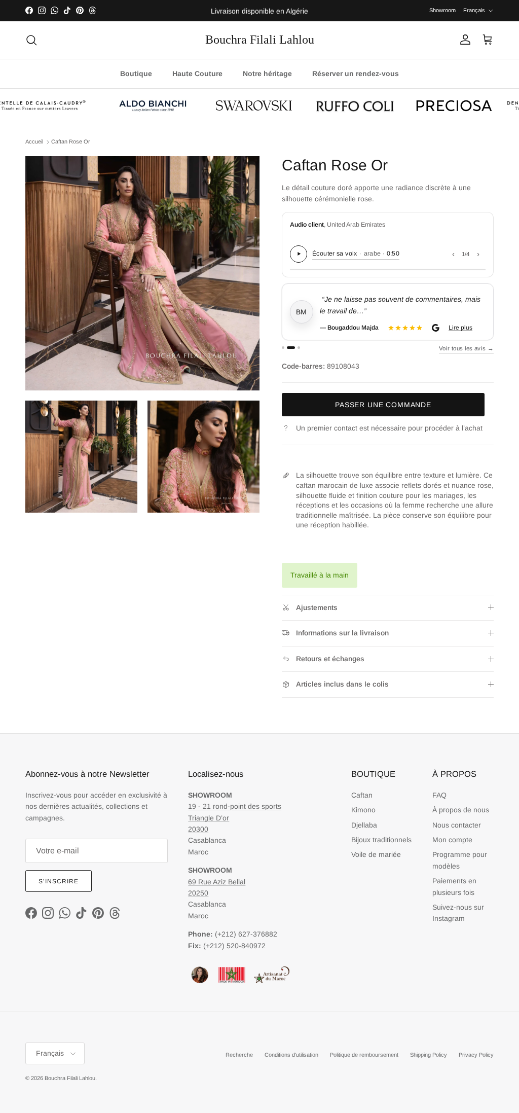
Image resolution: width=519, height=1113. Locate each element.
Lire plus (460, 327)
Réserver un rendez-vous (355, 73)
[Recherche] (31, 40)
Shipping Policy (428, 1055)
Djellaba (364, 825)
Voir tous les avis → (466, 348)
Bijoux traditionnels (381, 840)
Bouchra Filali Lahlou (70, 1078)
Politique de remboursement (364, 1055)
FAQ (439, 795)
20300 (198, 829)
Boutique (136, 73)
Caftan (362, 795)
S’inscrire (59, 881)
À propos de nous (460, 810)
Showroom (442, 10)
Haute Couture (197, 73)
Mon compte (452, 840)
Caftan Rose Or (70, 142)
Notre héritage (267, 73)
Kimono (363, 810)
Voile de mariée (376, 854)
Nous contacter (456, 825)
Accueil (34, 142)
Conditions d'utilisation (291, 1055)
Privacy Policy (476, 1055)
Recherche (239, 1055)
